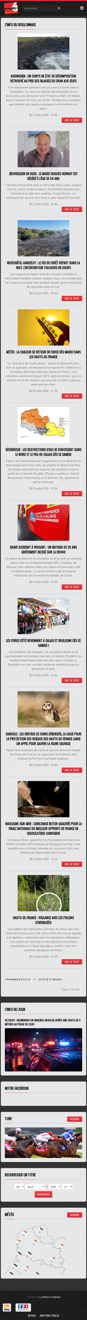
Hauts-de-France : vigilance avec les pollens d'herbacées (43, 920)
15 (43, 979)
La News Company (49, 1297)
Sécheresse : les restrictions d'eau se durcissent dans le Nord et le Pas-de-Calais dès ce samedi (43, 452)
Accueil (32, 1315)
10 (22, 979)
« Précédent (11, 979)
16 (46, 979)
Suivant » (57, 979)
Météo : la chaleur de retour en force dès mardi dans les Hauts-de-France (43, 354)
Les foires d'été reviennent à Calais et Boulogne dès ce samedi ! (43, 643)
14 (39, 979)
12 (29, 979)
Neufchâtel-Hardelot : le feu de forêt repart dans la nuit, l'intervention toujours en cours (43, 265)
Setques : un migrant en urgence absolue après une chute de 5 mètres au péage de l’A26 (43, 1022)
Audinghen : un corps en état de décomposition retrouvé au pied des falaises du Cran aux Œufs (43, 78)
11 (25, 979)
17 (50, 979)
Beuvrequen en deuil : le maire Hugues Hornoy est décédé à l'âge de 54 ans (43, 176)
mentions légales (49, 1315)
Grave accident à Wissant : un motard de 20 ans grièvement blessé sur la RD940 (43, 549)
